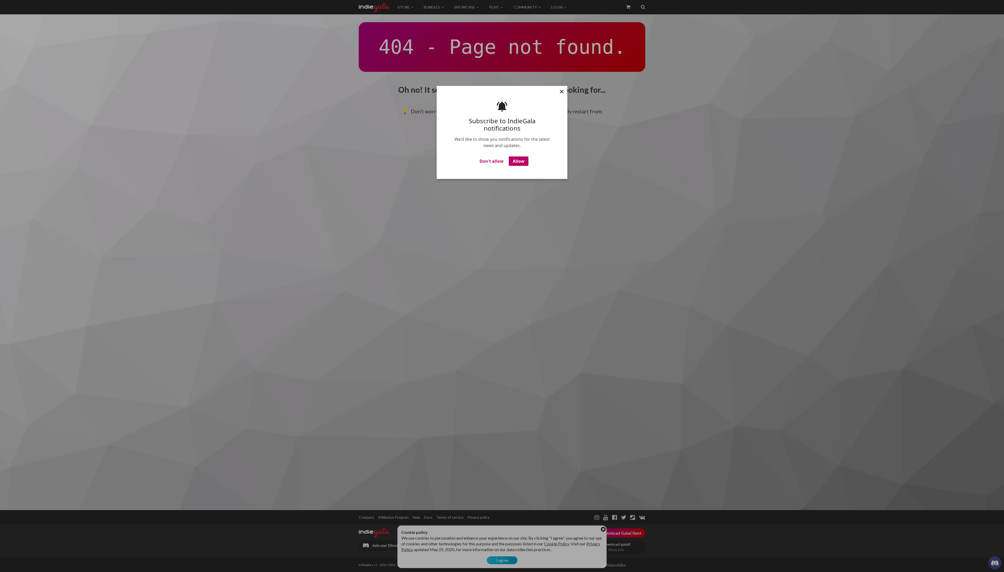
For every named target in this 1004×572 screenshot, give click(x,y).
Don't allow (492, 161)
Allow (518, 161)
